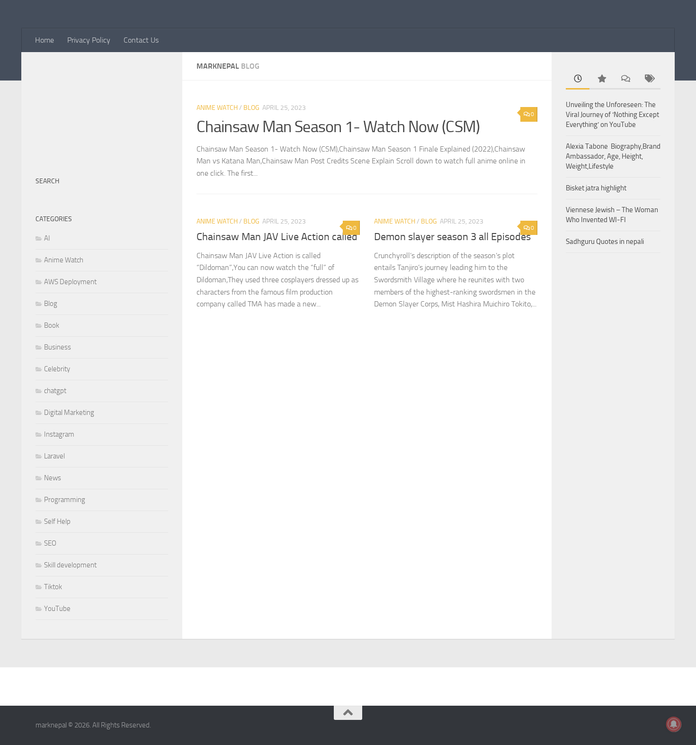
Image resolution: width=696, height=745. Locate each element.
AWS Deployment (70, 282)
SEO (50, 543)
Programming (64, 499)
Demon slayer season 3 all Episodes (452, 237)
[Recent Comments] (625, 79)
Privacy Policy (88, 40)
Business (57, 347)
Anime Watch (217, 108)
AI (47, 238)
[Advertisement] (102, 109)
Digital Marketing (69, 412)
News (52, 478)
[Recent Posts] (577, 79)
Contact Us (141, 40)
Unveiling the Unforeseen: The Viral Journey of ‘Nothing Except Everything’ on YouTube (612, 114)
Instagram (59, 434)
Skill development (70, 565)
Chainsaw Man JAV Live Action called (276, 237)
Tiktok (53, 587)
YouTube (57, 608)
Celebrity (57, 369)
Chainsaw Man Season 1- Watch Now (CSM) (338, 126)
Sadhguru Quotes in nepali (605, 241)
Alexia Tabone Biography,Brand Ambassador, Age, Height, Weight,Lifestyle (613, 156)
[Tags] (648, 79)
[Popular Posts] (601, 79)
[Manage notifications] (673, 724)
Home (44, 40)
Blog (251, 108)
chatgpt (55, 390)
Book (51, 325)
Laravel (54, 456)
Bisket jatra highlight (596, 188)
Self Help (57, 521)
